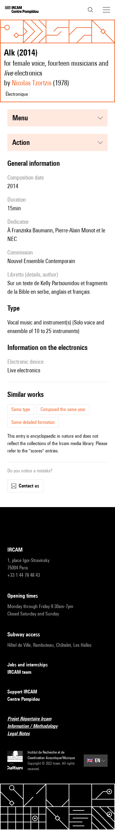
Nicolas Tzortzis (32, 83)
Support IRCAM (22, 692)
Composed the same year (63, 409)
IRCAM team (19, 672)
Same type (20, 409)
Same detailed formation (33, 422)
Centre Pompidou (23, 699)
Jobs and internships (27, 665)
